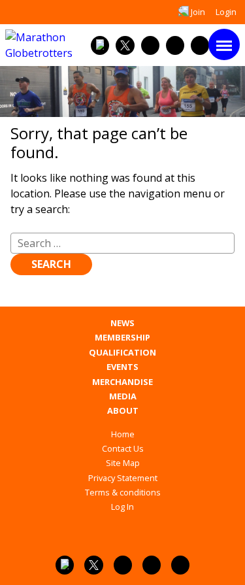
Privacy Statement (122, 478)
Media (123, 396)
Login (226, 12)
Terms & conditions (123, 492)
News (122, 323)
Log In (122, 506)
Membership (122, 338)
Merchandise (122, 382)
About (123, 411)
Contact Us (123, 448)
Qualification (122, 353)
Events (122, 367)
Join (198, 12)
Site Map (123, 463)
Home (123, 434)
